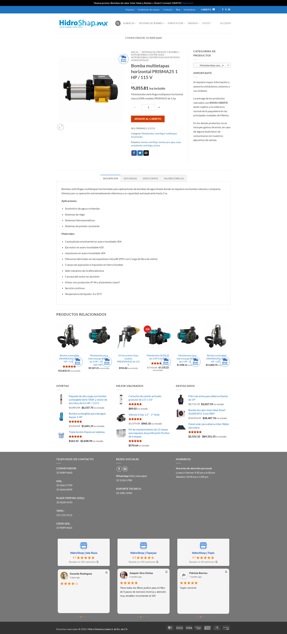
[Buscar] (118, 23)
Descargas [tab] (130, 178)
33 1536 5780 (124, 480)
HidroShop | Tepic (203, 553)
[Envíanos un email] (229, 9)
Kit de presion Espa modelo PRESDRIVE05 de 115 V (128, 360)
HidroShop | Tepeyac (143, 553)
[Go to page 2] (83, 616)
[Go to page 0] (78, 616)
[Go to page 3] (86, 616)
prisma (157, 145)
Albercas (128, 23)
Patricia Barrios (198, 573)
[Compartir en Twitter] (140, 153)
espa (178, 142)
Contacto (167, 9)
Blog (178, 9)
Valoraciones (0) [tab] (174, 178)
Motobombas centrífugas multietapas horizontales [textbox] (212, 65)
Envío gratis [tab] (150, 178)
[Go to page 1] (81, 617)
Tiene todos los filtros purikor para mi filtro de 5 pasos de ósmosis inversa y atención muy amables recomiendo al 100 (143, 591)
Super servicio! (188, 587)
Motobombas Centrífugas (147, 54)
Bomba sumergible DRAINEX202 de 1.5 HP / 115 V (69, 358)
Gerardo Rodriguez (81, 573)
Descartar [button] (187, 2)
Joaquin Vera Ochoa (141, 573)
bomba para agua (167, 142)
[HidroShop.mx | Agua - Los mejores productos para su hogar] (83, 23)
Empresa (130, 9)
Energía (193, 23)
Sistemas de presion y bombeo (160, 52)
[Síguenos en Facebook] (223, 9)
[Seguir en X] (226, 9)
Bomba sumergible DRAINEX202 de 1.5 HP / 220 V (216, 358)
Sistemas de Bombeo (151, 23)
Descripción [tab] (110, 178)
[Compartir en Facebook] (134, 153)
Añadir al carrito (147, 118)
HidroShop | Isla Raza (83, 553)
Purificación (175, 23)
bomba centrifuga (149, 142)
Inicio (134, 52)
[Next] (229, 349)
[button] (60, 127)
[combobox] (212, 65)
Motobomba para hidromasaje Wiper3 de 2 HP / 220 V (187, 358)
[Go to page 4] (148, 616)
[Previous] (56, 349)
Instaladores (189, 9)
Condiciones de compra (149, 9)
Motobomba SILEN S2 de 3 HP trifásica (158, 357)
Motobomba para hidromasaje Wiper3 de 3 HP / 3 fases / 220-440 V (98, 360)
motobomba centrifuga (142, 145)
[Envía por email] (146, 153)
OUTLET (206, 23)
